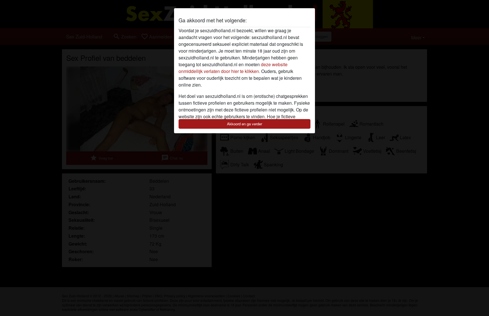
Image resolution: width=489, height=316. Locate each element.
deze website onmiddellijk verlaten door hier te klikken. (233, 67)
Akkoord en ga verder (244, 123)
